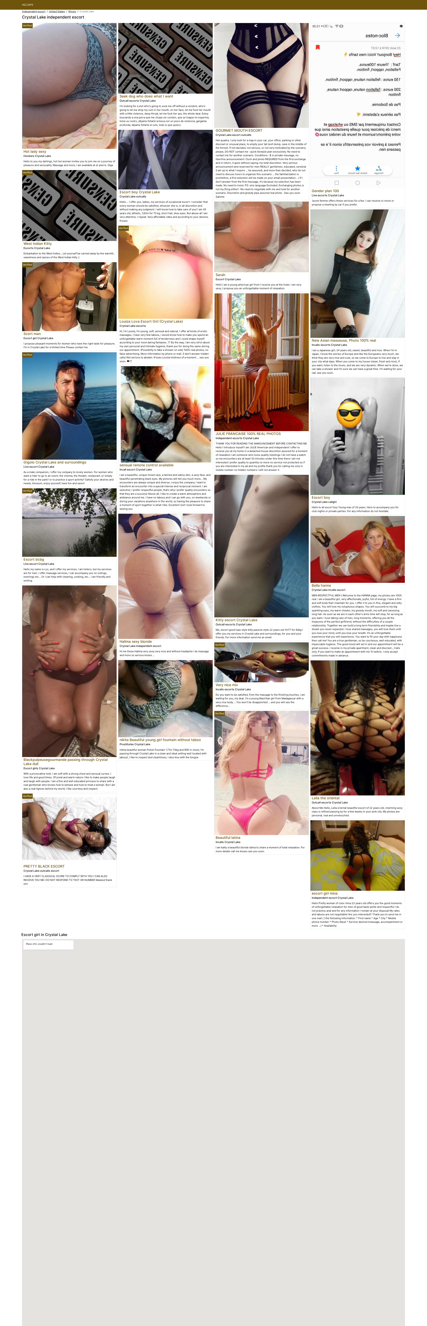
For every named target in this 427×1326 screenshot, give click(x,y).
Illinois (72, 11)
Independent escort (33, 11)
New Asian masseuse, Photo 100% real (344, 340)
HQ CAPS (27, 4)
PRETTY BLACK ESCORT (44, 866)
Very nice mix (227, 685)
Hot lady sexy (35, 151)
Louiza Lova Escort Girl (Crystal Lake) (151, 321)
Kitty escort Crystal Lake (236, 620)
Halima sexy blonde (136, 641)
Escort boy (321, 497)
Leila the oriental (325, 798)
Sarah (220, 275)
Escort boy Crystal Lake (140, 192)
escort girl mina (325, 893)
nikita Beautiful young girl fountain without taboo (160, 740)
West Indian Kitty (38, 244)
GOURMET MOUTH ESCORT (239, 130)
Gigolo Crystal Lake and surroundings (55, 462)
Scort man (32, 334)
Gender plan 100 (325, 191)
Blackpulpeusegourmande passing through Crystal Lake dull (66, 762)
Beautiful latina (228, 837)
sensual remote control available (146, 465)
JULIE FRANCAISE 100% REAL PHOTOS (248, 434)
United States (57, 11)
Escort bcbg (34, 559)
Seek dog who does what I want (146, 96)
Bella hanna (321, 585)
